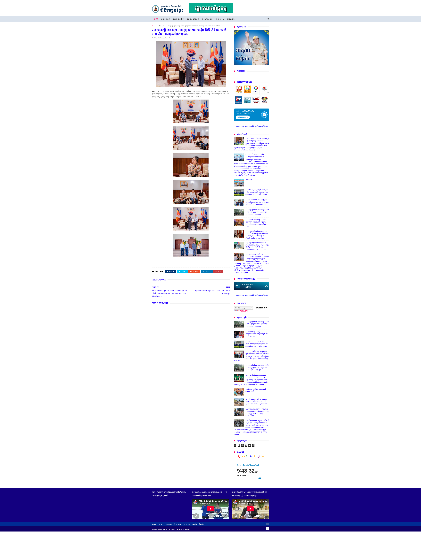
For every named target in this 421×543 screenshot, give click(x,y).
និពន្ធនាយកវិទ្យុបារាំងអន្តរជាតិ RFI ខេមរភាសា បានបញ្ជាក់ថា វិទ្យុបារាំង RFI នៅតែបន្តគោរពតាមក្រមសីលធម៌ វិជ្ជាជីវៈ (256, 223)
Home (155, 19)
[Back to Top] (267, 528)
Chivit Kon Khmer (169, 530)
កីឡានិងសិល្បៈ (207, 19)
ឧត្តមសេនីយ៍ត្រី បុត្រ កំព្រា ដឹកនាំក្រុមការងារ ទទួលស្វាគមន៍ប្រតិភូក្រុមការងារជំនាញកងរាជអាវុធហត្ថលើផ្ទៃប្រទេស (256, 192)
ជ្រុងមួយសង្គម (178, 19)
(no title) (248, 180)
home (154, 524)
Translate (243, 311)
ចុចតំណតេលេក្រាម (242, 117)
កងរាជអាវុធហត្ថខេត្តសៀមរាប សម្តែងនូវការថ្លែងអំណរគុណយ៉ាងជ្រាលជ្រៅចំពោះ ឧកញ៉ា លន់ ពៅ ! (257, 334)
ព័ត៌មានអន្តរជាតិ (193, 19)
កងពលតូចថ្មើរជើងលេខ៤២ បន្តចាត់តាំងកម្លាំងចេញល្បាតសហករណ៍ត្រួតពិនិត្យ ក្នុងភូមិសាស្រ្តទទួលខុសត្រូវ (257, 212)
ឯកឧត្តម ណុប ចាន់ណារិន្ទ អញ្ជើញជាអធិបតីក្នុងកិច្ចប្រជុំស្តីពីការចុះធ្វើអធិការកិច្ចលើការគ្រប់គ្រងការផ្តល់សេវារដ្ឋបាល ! (257, 202)
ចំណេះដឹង (231, 19)
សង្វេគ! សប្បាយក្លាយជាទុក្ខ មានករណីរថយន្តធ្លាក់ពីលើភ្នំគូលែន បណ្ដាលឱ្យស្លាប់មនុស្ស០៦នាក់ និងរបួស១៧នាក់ (256, 401)
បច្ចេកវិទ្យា (220, 19)
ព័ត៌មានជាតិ (165, 19)
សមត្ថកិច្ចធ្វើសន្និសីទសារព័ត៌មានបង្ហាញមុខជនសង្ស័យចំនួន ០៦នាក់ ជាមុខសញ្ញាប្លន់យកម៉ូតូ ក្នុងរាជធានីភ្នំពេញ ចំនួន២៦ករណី (257, 412)
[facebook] (267, 524)
